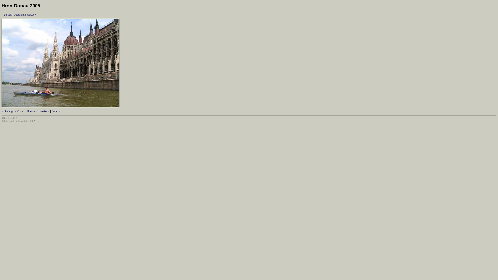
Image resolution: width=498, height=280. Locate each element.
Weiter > (31, 14)
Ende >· (56, 111)
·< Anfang (7, 111)
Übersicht (19, 14)
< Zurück (7, 14)
